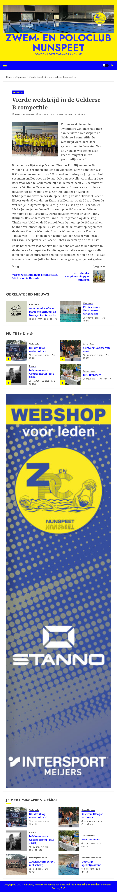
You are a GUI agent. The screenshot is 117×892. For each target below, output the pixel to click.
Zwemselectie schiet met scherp (42, 863)
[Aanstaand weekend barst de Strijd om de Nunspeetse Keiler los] (16, 311)
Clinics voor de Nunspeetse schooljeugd (92, 310)
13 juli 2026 (37, 869)
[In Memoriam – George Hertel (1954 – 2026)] (16, 374)
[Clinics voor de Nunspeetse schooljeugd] (70, 311)
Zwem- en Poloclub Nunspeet (58, 43)
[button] (5, 65)
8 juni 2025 (37, 319)
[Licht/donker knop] (106, 65)
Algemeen (18, 92)
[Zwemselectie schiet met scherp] (16, 864)
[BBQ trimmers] (70, 374)
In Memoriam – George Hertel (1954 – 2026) (42, 373)
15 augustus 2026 (40, 381)
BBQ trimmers (92, 375)
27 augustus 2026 (41, 355)
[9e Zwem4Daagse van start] (70, 350)
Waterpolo (34, 344)
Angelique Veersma (24, 114)
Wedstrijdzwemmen (38, 857)
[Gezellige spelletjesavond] (68, 864)
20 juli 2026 (91, 379)
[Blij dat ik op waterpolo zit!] (16, 350)
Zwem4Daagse (90, 344)
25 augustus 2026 (94, 355)
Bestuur (32, 366)
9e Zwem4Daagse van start (96, 349)
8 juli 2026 (89, 869)
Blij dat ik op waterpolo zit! (38, 349)
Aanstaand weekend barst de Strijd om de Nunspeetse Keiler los (42, 312)
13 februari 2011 (47, 114)
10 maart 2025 (92, 318)
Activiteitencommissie (91, 857)
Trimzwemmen (89, 371)
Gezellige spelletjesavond (91, 863)
